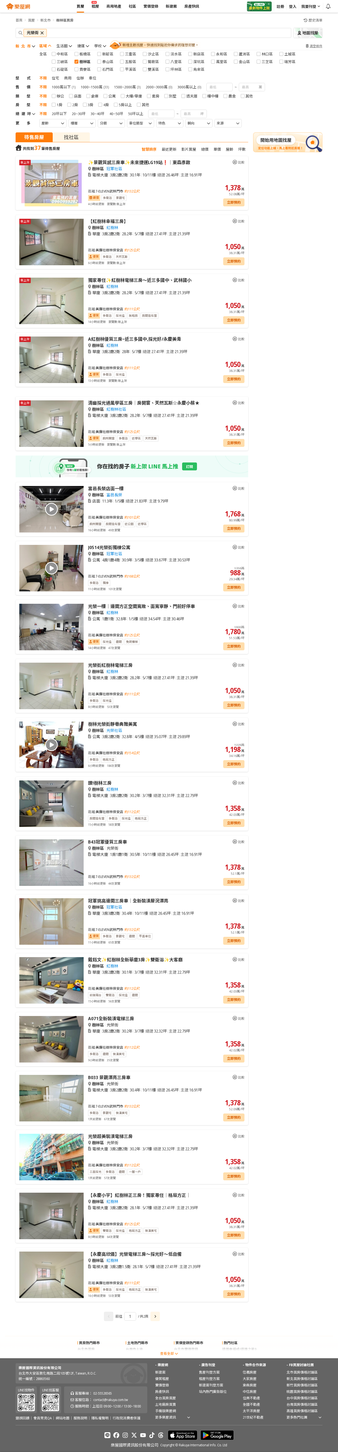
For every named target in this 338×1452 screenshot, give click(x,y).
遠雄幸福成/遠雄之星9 (239, 1349)
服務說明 (80, 1418)
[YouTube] (143, 1435)
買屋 (31, 20)
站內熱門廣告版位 (213, 1391)
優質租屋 (162, 1378)
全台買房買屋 (165, 1398)
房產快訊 (162, 1391)
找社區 (71, 137)
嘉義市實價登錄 (186, 1355)
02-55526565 (102, 1393)
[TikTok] (152, 1435)
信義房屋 (250, 1372)
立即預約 (234, 202)
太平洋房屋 (251, 1410)
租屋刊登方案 (209, 1378)
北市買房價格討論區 (302, 1372)
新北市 (45, 20)
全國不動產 (251, 1404)
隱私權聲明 (100, 1418)
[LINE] (107, 1435)
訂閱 (189, 466)
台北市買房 (86, 1349)
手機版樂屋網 (165, 1410)
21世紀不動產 (253, 1417)
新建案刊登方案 (211, 1385)
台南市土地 (134, 1349)
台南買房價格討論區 (302, 1404)
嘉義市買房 (86, 1355)
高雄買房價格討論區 (302, 1410)
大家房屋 (250, 1378)
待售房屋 (34, 137)
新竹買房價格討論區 (302, 1385)
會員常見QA (42, 1418)
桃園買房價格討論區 (302, 1391)
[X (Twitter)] (134, 1435)
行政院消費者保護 (126, 1418)
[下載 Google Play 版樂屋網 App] (217, 1435)
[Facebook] (116, 1435)
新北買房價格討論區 (302, 1378)
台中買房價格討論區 (302, 1398)
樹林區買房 (64, 20)
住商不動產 (251, 1398)
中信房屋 (250, 1391)
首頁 (19, 20)
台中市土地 (134, 1355)
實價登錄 (162, 1385)
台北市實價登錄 (186, 1349)
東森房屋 (250, 1385)
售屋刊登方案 (209, 1372)
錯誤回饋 (22, 1418)
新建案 (160, 1372)
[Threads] (161, 1435)
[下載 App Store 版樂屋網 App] (182, 1435)
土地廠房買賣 (165, 1404)
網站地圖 (63, 1418)
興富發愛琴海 (232, 1355)
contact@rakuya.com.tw (110, 1399)
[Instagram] (125, 1435)
